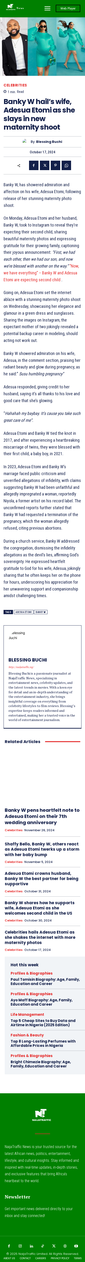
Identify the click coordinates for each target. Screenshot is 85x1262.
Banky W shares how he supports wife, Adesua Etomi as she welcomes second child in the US (40, 908)
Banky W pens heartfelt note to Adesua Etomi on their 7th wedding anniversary (42, 816)
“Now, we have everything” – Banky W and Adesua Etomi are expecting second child (41, 272)
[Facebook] (33, 165)
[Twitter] (44, 165)
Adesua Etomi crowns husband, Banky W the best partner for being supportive (41, 879)
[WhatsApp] (66, 165)
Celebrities (15, 85)
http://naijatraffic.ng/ (21, 667)
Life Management (27, 1014)
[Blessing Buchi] (26, 142)
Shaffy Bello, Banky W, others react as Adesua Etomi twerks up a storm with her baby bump (42, 849)
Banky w (41, 612)
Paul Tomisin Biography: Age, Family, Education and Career (45, 981)
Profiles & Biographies (32, 973)
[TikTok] (42, 1246)
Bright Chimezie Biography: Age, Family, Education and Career (41, 1064)
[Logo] (42, 1117)
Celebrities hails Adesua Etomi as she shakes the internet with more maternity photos (40, 937)
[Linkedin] (31, 1246)
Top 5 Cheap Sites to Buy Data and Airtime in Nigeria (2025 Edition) (43, 1022)
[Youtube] (76, 1246)
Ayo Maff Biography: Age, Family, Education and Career (41, 1002)
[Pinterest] (55, 165)
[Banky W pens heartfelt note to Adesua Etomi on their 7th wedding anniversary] (42, 775)
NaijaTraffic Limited (32, 1254)
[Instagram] (20, 1246)
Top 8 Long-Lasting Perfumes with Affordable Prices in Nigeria (43, 1043)
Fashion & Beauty (27, 1035)
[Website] (64, 1246)
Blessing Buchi (49, 142)
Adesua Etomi (24, 612)
